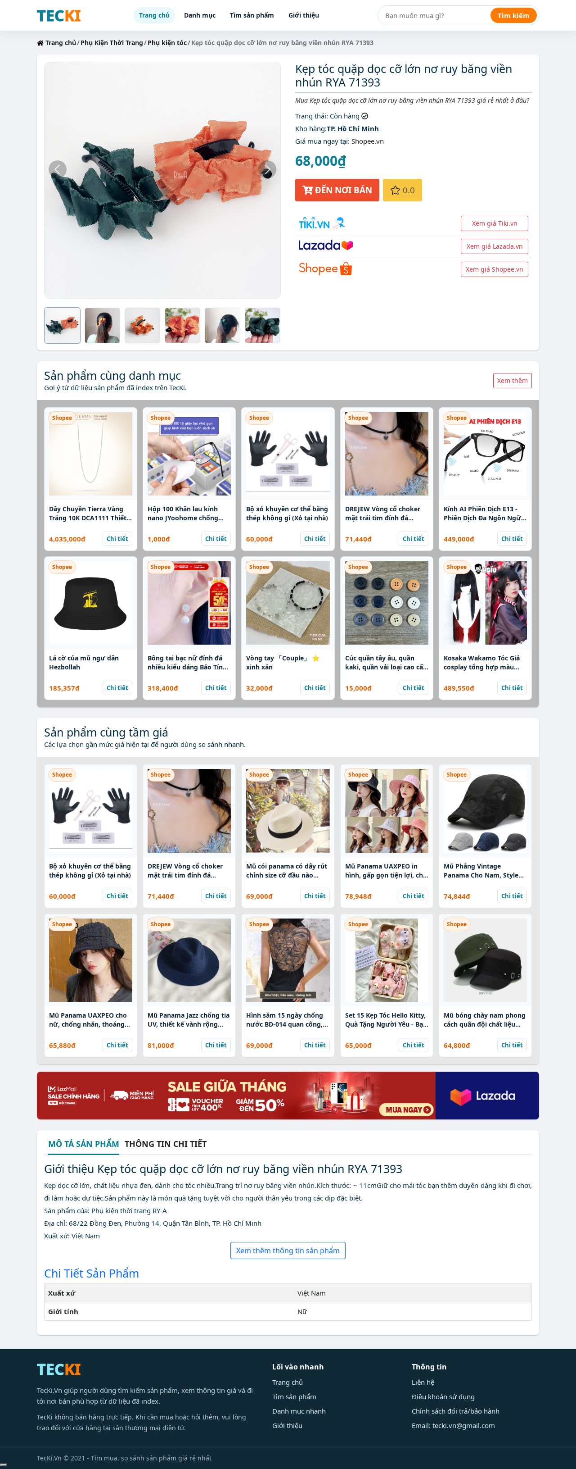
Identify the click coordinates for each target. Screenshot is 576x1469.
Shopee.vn (367, 141)
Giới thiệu (303, 15)
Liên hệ (423, 1382)
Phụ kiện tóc (167, 42)
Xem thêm (512, 380)
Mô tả (83, 1144)
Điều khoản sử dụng (443, 1396)
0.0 (407, 190)
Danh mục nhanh (299, 1410)
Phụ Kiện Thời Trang (112, 42)
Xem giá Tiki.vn (495, 223)
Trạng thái (310, 115)
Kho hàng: (311, 128)
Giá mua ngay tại (321, 141)
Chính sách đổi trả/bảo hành (456, 1410)
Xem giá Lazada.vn (495, 246)
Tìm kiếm (514, 15)
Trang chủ (154, 15)
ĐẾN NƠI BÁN (342, 190)
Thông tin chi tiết (166, 1144)
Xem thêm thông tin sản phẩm (288, 1250)
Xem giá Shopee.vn (494, 269)
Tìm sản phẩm (252, 15)
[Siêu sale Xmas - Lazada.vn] (288, 1094)
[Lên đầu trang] (3, 1465)
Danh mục (200, 15)
